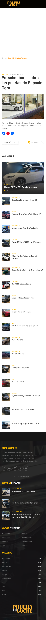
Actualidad (6, 533)
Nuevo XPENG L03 (18, 354)
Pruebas (25, 546)
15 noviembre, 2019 (16, 74)
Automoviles (27, 537)
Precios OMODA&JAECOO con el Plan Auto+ (26, 242)
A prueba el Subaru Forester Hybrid (23, 298)
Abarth (4, 570)
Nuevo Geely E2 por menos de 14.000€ (24, 200)
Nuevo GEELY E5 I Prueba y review (20, 187)
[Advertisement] (23, 32)
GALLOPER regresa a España (21, 284)
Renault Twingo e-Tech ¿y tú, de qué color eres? (27, 270)
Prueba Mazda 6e (17, 340)
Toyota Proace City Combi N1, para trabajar (26, 396)
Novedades (6, 537)
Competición (27, 541)
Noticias (5, 74)
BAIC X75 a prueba (18, 382)
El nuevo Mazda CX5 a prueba (21, 312)
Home (4, 58)
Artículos (5, 562)
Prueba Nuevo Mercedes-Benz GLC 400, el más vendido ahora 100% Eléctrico (26, 515)
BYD (13, 407)
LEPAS (13, 324)
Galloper (15, 282)
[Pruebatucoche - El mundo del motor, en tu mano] (13, 4)
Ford (14, 500)
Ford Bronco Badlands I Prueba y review (25, 503)
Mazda (14, 310)
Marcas (4, 546)
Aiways (4, 574)
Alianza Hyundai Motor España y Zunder (25, 228)
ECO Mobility (8, 184)
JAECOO (14, 240)
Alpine (4, 582)
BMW (4, 595)
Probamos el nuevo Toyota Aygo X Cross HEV (26, 214)
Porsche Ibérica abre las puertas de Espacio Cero (22, 83)
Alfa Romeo (6, 578)
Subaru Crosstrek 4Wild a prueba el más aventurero (25, 257)
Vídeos (24, 533)
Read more (8, 142)
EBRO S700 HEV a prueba (20, 368)
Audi (3, 586)
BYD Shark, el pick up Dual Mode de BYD (25, 423)
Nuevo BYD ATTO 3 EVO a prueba (23, 409)
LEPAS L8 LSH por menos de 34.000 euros (25, 326)
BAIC (13, 379)
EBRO (13, 365)
